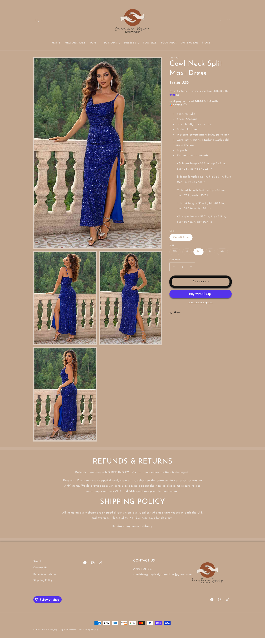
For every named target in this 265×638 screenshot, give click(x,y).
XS (176, 252)
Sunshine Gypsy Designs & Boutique (60, 630)
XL (224, 252)
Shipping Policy (42, 580)
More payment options (201, 302)
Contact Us (40, 567)
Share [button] (177, 312)
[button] (37, 20)
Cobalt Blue (181, 237)
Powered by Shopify (88, 630)
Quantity (174, 259)
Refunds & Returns (44, 574)
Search (37, 561)
